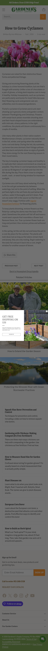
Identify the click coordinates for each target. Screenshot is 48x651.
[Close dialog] (47, 311)
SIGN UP (11, 334)
